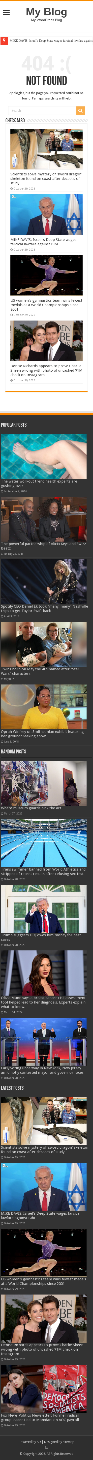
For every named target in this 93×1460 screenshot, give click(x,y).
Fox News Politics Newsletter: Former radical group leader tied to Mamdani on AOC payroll (40, 1417)
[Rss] (46, 1448)
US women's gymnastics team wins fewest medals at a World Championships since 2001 (46, 305)
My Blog (46, 12)
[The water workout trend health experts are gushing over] (44, 456)
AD (39, 1442)
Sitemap (68, 1442)
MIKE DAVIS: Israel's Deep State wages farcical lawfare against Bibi (43, 241)
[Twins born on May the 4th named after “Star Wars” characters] (44, 644)
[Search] (80, 110)
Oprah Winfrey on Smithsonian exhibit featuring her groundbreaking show (42, 733)
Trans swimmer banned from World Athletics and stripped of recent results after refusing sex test (43, 871)
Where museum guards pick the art (31, 808)
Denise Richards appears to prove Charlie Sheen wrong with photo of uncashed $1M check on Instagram (46, 370)
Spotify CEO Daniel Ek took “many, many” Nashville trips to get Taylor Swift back (44, 608)
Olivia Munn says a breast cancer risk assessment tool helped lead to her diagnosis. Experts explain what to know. (43, 1002)
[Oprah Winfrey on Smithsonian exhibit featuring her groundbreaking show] (44, 706)
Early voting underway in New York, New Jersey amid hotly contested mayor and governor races (42, 1070)
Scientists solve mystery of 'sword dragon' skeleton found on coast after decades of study (46, 178)
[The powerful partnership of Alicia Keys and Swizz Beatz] (44, 519)
